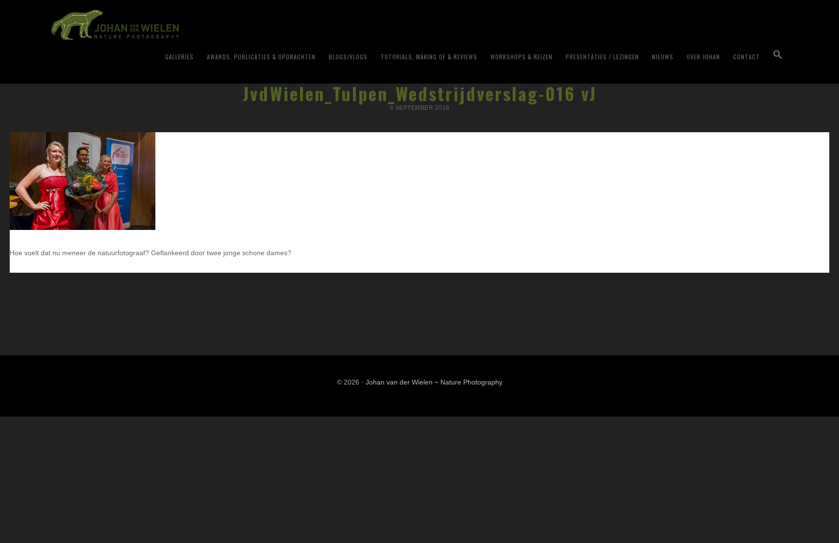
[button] (778, 55)
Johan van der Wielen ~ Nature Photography (171, 25)
